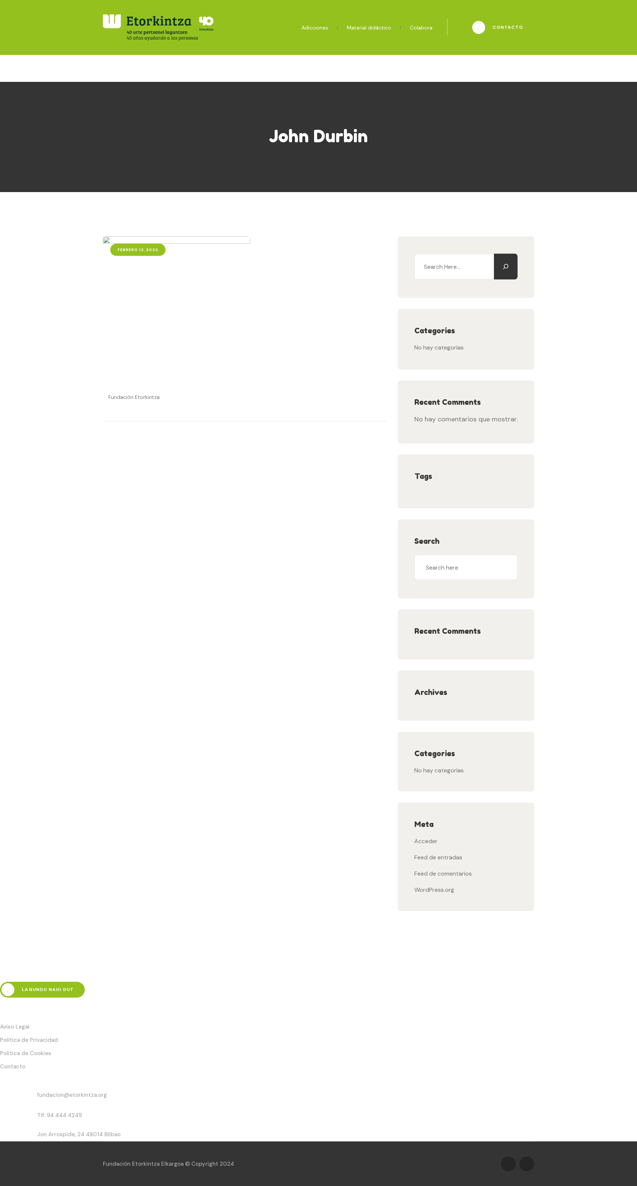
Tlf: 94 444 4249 (59, 1115)
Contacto (507, 27)
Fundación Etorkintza (133, 397)
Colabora (421, 27)
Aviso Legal (14, 1026)
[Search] (506, 266)
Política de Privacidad (29, 1040)
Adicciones (315, 27)
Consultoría (373, 66)
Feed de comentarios (443, 873)
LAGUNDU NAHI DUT (47, 989)
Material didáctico (369, 27)
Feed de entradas (438, 857)
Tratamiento (218, 66)
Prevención (166, 66)
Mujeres (326, 66)
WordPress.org (434, 890)
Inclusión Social (275, 66)
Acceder (426, 841)
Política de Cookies (25, 1053)
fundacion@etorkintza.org (72, 1095)
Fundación (117, 66)
